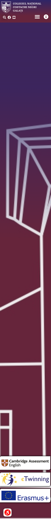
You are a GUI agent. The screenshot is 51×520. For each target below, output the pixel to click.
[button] (4, 17)
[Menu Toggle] (37, 16)
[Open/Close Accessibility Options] (7, 512)
